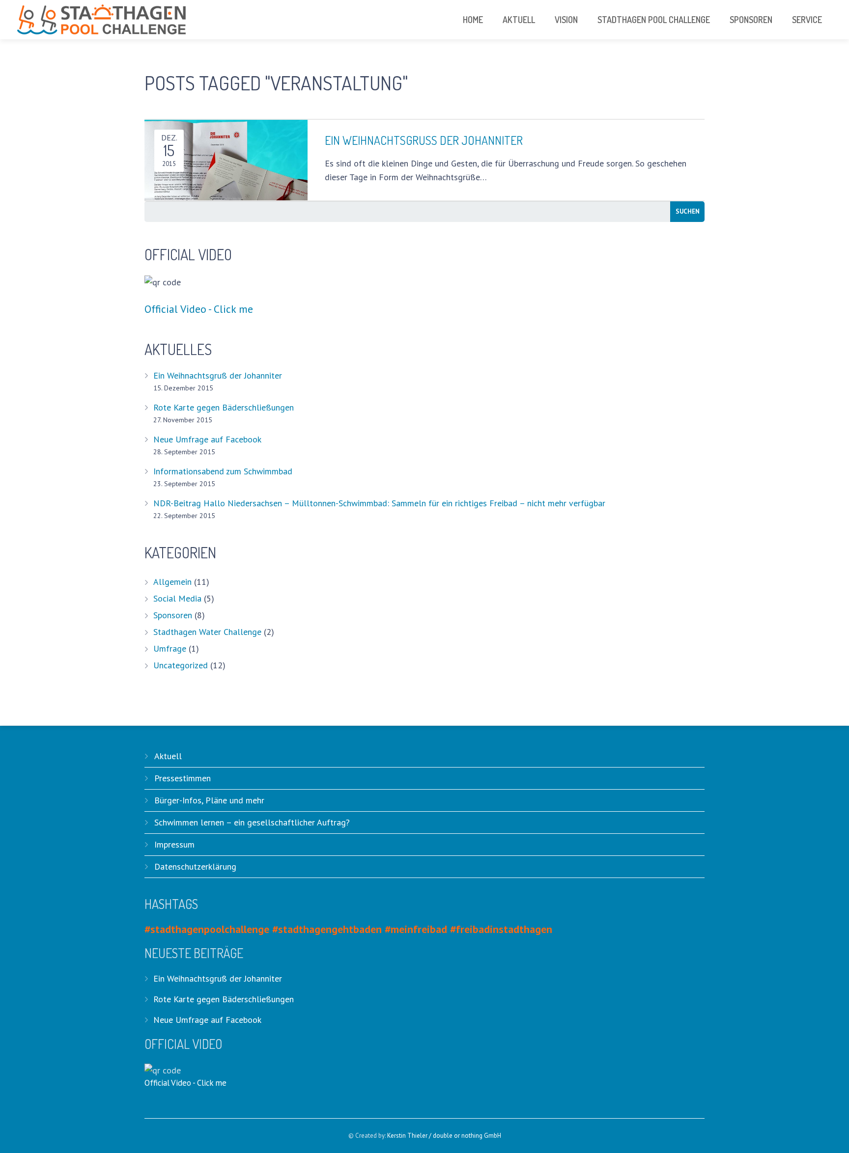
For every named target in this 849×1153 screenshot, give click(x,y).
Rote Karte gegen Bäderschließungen (223, 407)
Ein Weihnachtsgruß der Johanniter (217, 375)
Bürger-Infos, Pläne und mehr (209, 800)
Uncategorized (180, 665)
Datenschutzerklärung (195, 866)
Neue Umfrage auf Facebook (207, 439)
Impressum (174, 844)
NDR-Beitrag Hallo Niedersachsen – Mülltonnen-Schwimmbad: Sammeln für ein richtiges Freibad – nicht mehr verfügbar (379, 503)
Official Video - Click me (198, 309)
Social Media (177, 598)
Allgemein (172, 581)
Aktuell (168, 756)
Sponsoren (172, 615)
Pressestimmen (182, 778)
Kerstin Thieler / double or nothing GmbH (444, 1135)
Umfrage (169, 648)
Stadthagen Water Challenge (207, 631)
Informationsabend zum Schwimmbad (222, 471)
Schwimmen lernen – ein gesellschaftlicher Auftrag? (252, 822)
